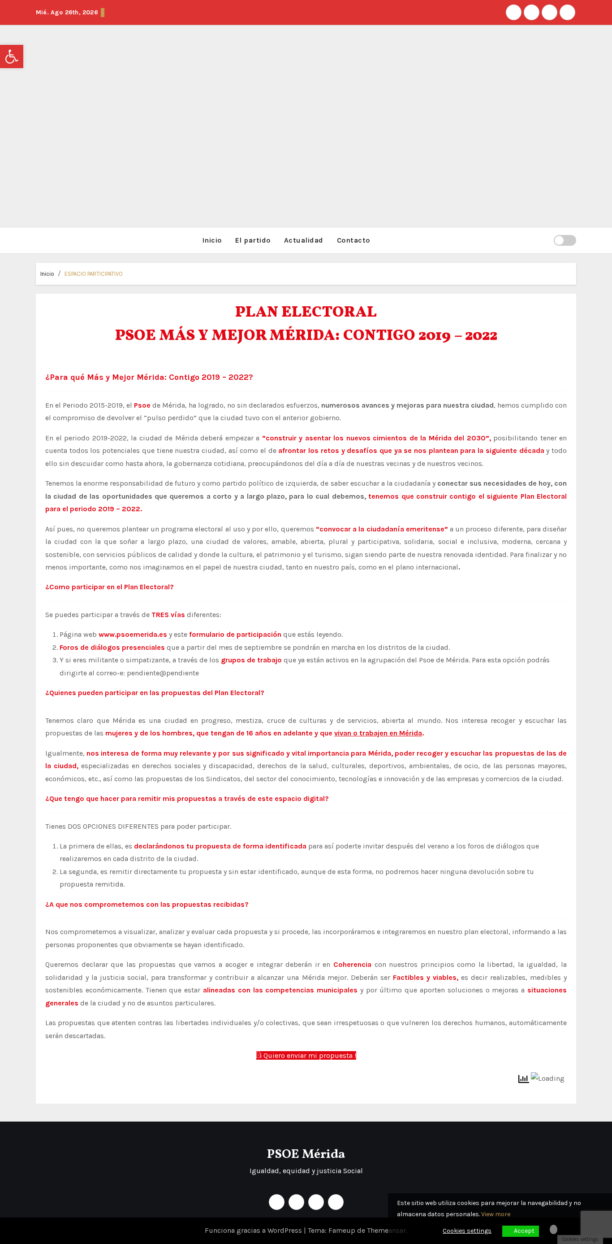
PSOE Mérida (306, 1154)
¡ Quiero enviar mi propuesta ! (308, 1055)
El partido (253, 240)
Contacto (353, 240)
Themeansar (386, 1230)
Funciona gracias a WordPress (254, 1230)
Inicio (212, 240)
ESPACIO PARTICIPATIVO (94, 273)
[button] (543, 240)
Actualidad (303, 240)
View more (495, 1214)
